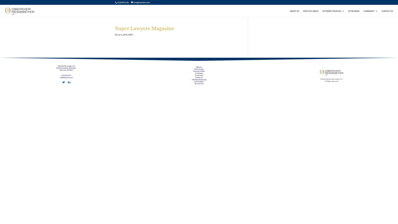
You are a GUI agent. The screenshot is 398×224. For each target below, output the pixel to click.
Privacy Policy (199, 82)
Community (369, 11)
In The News (354, 11)
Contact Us (387, 11)
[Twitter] (63, 82)
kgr (119, 34)
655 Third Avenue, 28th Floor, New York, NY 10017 (66, 69)
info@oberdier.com (66, 78)
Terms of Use (199, 84)
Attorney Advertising (199, 80)
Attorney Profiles (331, 11)
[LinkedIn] (69, 82)
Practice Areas (311, 11)
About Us (294, 11)
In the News (199, 73)
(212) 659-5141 (123, 2)
